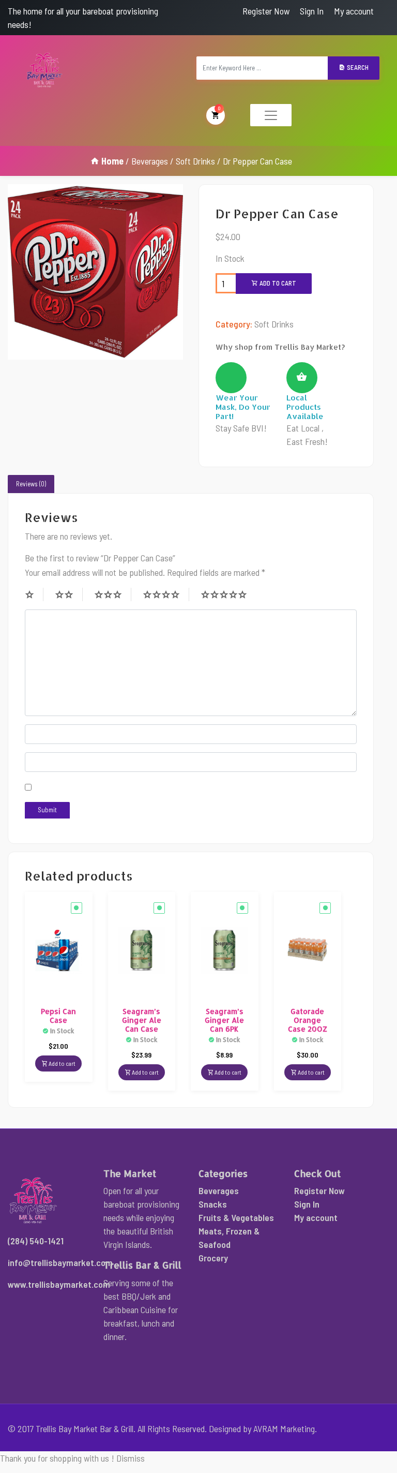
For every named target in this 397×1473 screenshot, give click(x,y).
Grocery (213, 1257)
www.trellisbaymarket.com (59, 1284)
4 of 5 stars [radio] (166, 594)
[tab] (31, 484)
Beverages (149, 161)
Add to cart (277, 283)
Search (357, 67)
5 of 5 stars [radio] (228, 594)
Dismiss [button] (130, 1458)
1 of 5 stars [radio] (34, 594)
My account (354, 11)
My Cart (219, 108)
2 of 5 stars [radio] (69, 594)
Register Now (265, 11)
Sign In (312, 11)
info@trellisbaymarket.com (60, 1262)
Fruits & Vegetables (236, 1217)
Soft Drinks (195, 161)
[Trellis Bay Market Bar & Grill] (44, 70)
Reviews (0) (31, 484)
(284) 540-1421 (36, 1240)
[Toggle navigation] (271, 115)
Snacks (212, 1204)
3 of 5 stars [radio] (112, 594)
